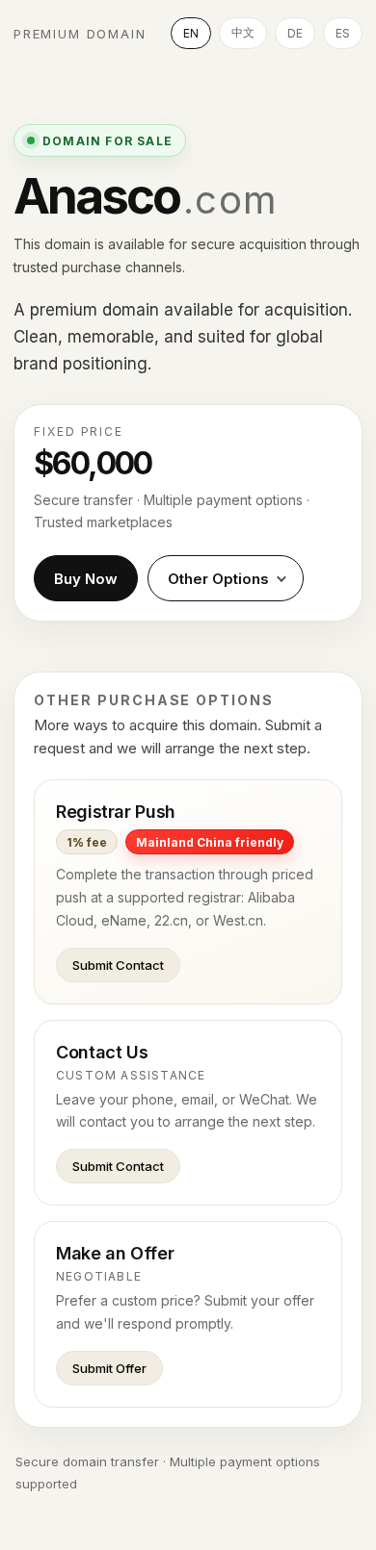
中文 (243, 32)
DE (295, 33)
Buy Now (86, 579)
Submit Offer (109, 1368)
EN (191, 33)
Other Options (218, 579)
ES (343, 33)
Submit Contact (118, 965)
